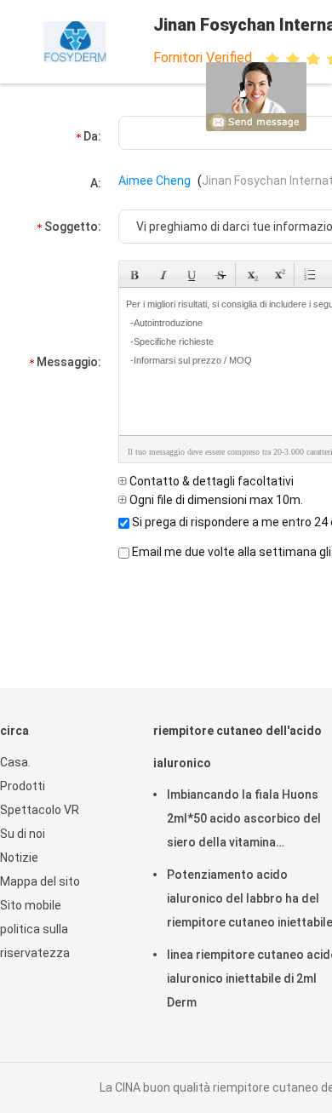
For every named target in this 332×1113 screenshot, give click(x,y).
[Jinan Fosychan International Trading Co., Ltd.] (75, 41)
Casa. (15, 762)
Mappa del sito (40, 881)
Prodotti (22, 786)
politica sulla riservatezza (35, 941)
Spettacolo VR (39, 810)
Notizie (19, 857)
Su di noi (22, 833)
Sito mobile (30, 905)
